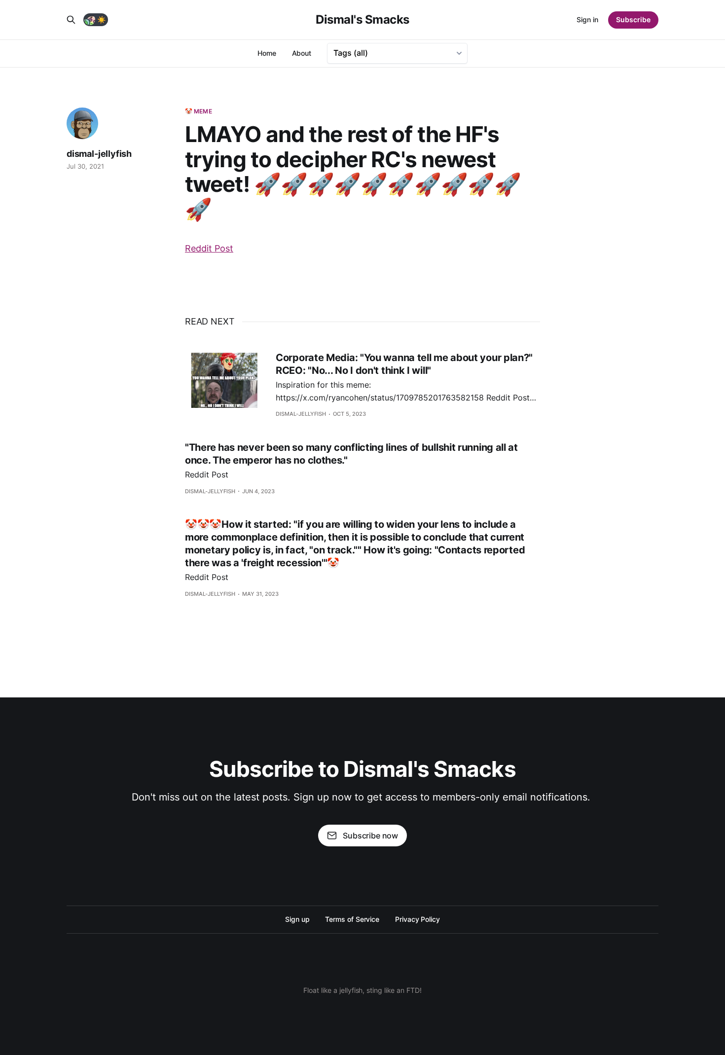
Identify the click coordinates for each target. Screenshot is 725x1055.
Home (266, 53)
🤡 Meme (198, 111)
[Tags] (397, 53)
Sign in (587, 19)
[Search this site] (71, 19)
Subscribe (633, 19)
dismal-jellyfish (99, 153)
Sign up (297, 919)
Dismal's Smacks (362, 20)
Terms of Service (352, 919)
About (302, 53)
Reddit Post (209, 248)
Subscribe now (370, 835)
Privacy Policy (417, 919)
